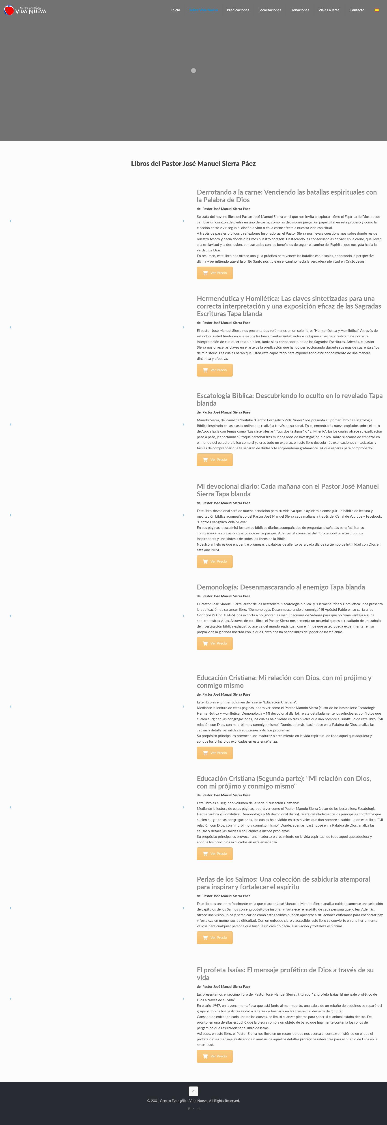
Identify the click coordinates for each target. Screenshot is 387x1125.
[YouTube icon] (193, 1108)
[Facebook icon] (189, 1108)
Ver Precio (219, 273)
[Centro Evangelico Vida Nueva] (25, 10)
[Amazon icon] (198, 1108)
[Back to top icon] (193, 1091)
